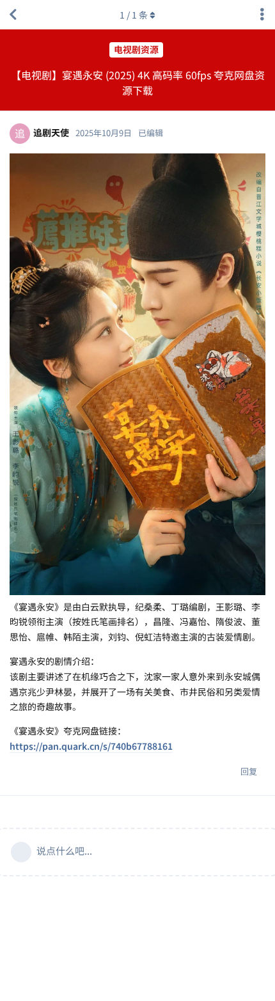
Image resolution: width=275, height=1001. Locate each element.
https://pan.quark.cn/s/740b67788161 (91, 746)
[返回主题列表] (13, 14)
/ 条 (134, 14)
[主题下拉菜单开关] (262, 14)
